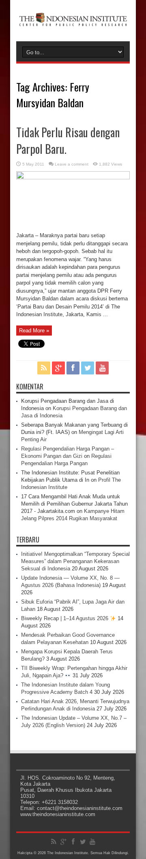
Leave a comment (71, 164)
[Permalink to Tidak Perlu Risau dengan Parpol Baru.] (73, 177)
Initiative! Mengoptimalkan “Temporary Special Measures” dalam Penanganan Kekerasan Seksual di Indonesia (75, 561)
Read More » (34, 330)
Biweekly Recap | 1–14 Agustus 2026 (65, 618)
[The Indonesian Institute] (73, 21)
